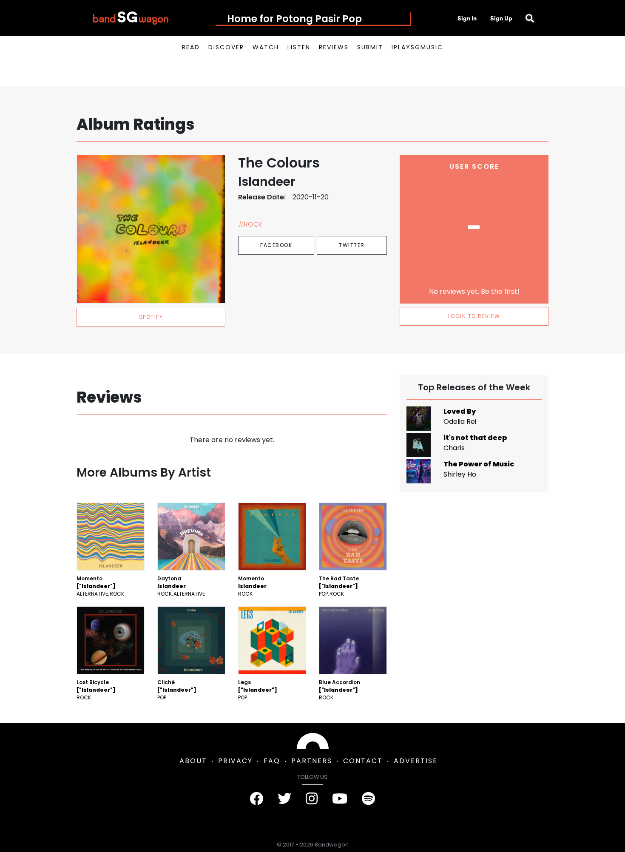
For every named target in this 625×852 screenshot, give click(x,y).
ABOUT (193, 761)
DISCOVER (226, 47)
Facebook (276, 245)
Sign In (467, 18)
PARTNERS (311, 761)
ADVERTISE (416, 761)
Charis (454, 448)
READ (191, 47)
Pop (323, 593)
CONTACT (363, 761)
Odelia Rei (459, 421)
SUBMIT (370, 47)
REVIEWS (334, 47)
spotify (151, 317)
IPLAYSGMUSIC (417, 47)
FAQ (272, 761)
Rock (117, 593)
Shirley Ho (459, 474)
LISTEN (298, 47)
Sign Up (501, 18)
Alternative (92, 593)
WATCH (266, 47)
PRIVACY (235, 761)
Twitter (352, 245)
